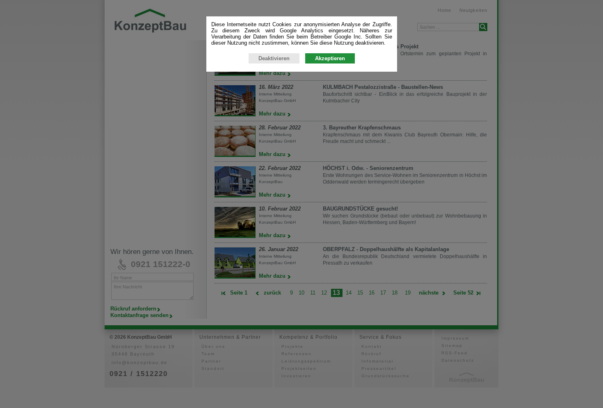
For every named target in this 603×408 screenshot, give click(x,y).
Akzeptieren (330, 58)
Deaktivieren (274, 58)
